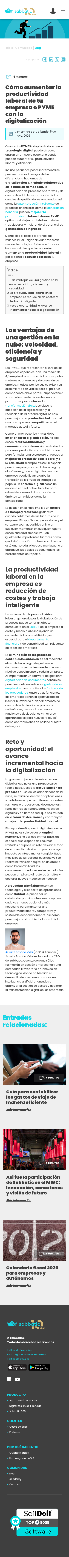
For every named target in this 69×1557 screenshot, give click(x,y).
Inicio (9, 48)
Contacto (15, 1484)
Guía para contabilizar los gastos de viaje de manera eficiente (32, 1097)
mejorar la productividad (25, 214)
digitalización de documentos (25, 680)
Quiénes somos (19, 1453)
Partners (14, 1432)
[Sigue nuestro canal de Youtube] (17, 1379)
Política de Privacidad (19, 1350)
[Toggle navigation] (63, 10)
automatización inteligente (36, 204)
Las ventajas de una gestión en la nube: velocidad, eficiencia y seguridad (33, 284)
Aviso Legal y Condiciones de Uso (26, 1354)
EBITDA (34, 627)
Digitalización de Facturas (25, 1406)
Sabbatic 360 (17, 1411)
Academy (15, 1479)
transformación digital (20, 406)
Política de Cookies (18, 1359)
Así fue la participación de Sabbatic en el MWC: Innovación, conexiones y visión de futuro (34, 1185)
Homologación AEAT (21, 1458)
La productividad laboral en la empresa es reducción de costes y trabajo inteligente (34, 297)
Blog (37, 48)
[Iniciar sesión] (53, 10)
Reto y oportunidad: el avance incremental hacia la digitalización (34, 308)
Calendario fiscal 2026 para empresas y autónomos (32, 1273)
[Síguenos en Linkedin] (9, 1379)
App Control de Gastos (23, 1400)
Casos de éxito (18, 1426)
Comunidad (23, 48)
